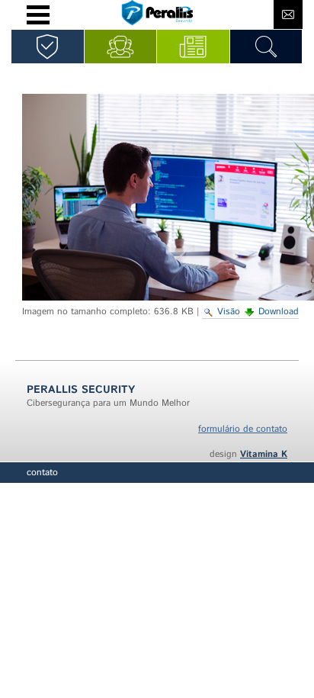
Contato (42, 472)
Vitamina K (263, 454)
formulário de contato (242, 429)
